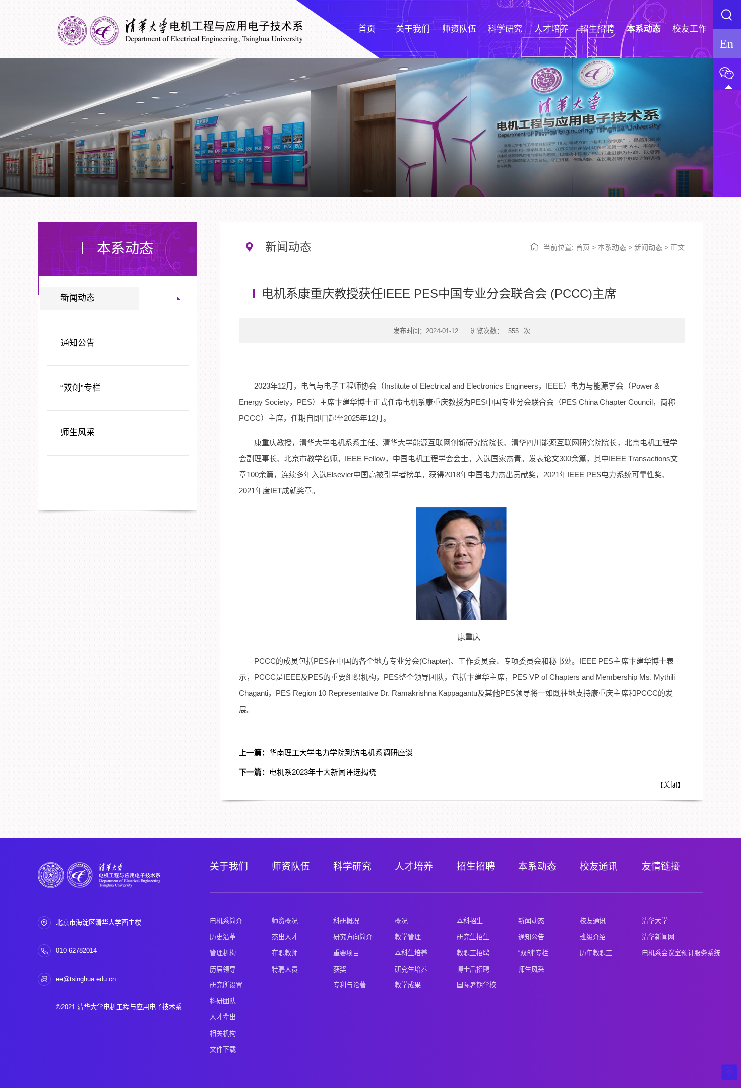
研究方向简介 (353, 937)
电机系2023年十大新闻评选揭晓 (307, 771)
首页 (583, 247)
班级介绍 (593, 937)
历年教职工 (596, 953)
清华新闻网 (658, 937)
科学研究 (352, 866)
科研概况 (346, 921)
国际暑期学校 (476, 985)
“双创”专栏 (80, 388)
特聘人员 (285, 969)
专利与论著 (349, 985)
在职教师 (285, 953)
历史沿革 (223, 937)
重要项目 (346, 953)
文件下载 (223, 1049)
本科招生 (470, 921)
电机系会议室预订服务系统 (681, 953)
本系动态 (612, 247)
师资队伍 (291, 866)
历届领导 (223, 969)
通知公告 (77, 343)
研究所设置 (226, 985)
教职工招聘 (473, 953)
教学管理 (408, 937)
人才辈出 (223, 1017)
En (726, 43)
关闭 (670, 785)
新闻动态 (77, 298)
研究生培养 (411, 969)
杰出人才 (285, 937)
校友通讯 (599, 866)
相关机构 (223, 1033)
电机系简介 (226, 921)
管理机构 (223, 953)
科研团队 (223, 1001)
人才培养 (414, 866)
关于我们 (229, 866)
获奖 (339, 969)
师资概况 (285, 921)
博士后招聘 (473, 969)
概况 (401, 921)
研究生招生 (473, 937)
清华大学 (655, 921)
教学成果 (408, 985)
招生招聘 (476, 866)
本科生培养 (411, 953)
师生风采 (77, 432)
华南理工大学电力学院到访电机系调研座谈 (326, 752)
